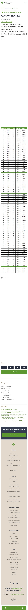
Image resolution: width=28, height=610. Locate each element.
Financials (23, 418)
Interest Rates (12, 414)
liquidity (14, 421)
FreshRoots (3, 412)
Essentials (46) (5, 390)
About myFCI (13, 552)
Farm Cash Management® (13, 465)
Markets (14, 574)
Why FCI (14, 533)
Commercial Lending (14, 499)
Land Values (7, 278)
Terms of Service (13, 599)
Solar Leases (14, 525)
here (20, 590)
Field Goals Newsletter (14, 522)
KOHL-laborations (6, 409)
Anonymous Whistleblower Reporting (14, 600)
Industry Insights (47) (6, 386)
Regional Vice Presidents (14, 491)
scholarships (5, 416)
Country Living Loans (13, 458)
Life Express (13, 468)
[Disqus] (14, 301)
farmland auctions (5, 414)
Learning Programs (14, 536)
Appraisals (13, 463)
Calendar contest (15, 412)
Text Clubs (14, 569)
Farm (15, 417)
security (20, 421)
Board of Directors (14, 486)
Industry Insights (14, 510)
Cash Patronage (14, 538)
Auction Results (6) (6, 395)
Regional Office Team (14, 494)
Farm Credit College (13, 415)
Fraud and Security (14, 567)
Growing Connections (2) (7, 399)
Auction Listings (14, 562)
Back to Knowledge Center (10, 8)
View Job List (13, 435)
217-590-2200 (8, 588)
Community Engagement (14, 501)
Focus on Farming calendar (7, 417)
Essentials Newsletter (7, 419)
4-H (19, 418)
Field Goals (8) (5, 397)
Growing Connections (14, 512)
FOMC (16, 418)
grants (9, 412)
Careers (14, 481)
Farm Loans (13, 453)
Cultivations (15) (5, 393)
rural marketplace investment (6, 421)
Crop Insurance (13, 455)
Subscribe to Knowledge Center (12, 12)
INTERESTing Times (18, 411)
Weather (20, 415)
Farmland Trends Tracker (14, 559)
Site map (13, 596)
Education (15, 409)
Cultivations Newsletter (14, 520)
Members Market (13, 543)
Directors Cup (20, 417)
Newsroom (14, 515)
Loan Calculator (14, 564)
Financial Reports (14, 484)
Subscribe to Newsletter (10, 11)
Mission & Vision (14, 479)
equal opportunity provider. (17, 594)
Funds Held (13, 470)
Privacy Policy (14, 598)
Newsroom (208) (5, 388)
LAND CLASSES (6, 22)
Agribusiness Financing (13, 460)
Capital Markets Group (14, 496)
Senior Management (13, 489)
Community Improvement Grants (7, 411)
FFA (23, 415)
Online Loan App (13, 554)
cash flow (24, 414)
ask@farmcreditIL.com (17, 588)
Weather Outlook (18, 414)
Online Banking (14, 557)
